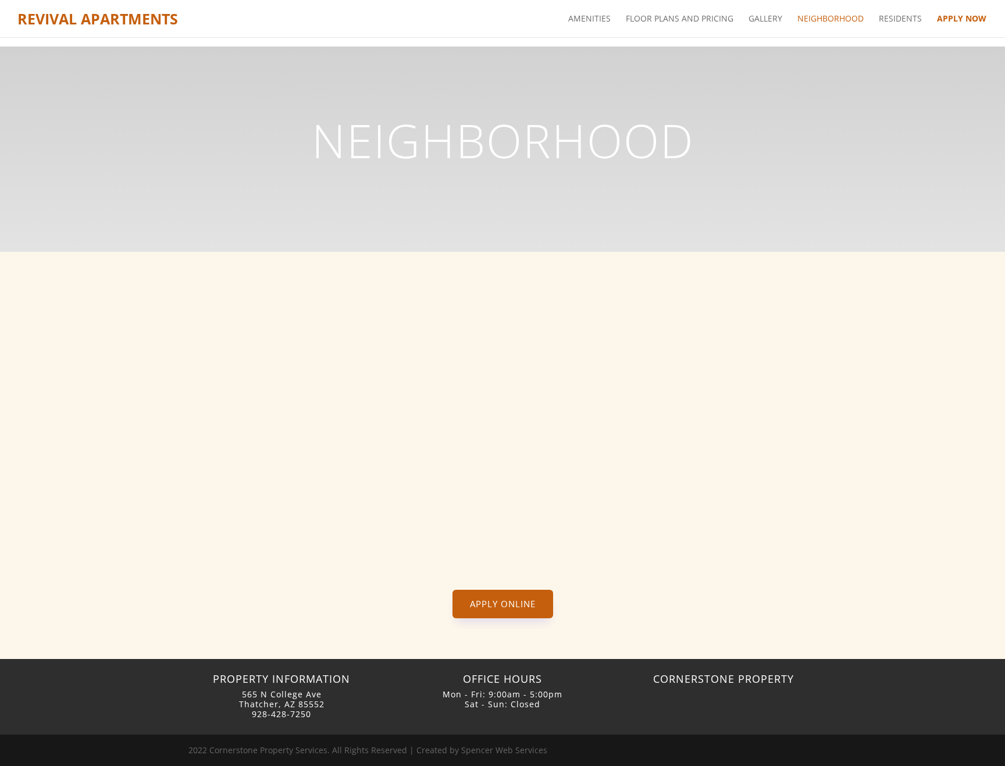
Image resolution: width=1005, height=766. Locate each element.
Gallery (765, 19)
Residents (900, 19)
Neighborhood (830, 19)
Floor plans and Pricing (679, 19)
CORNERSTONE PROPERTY (723, 679)
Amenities (589, 19)
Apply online (503, 604)
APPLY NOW (961, 19)
